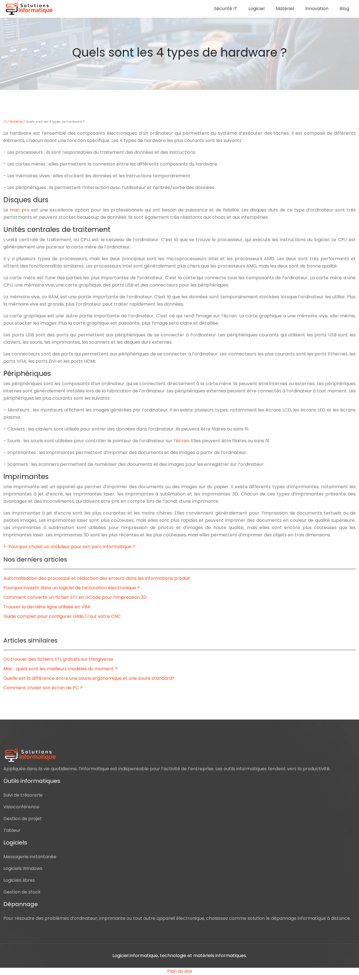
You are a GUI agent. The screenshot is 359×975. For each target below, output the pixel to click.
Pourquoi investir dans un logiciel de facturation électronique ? (71, 588)
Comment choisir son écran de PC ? (42, 688)
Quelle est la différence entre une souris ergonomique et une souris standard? (88, 678)
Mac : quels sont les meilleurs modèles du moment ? (60, 668)
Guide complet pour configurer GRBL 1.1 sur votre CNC (62, 616)
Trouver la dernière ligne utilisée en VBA (46, 607)
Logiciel (256, 8)
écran (182, 441)
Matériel (285, 8)
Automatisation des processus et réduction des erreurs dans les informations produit (96, 578)
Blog (344, 8)
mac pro (19, 210)
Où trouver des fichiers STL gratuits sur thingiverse (58, 659)
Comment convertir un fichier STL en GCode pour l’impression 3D (75, 597)
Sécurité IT (225, 8)
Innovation (316, 8)
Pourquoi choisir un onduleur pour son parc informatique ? (71, 546)
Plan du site (179, 971)
